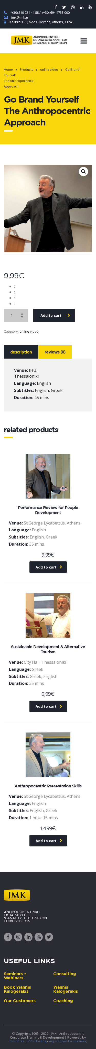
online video (29, 331)
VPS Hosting (37, 1041)
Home (8, 69)
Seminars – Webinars (15, 976)
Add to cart (50, 315)
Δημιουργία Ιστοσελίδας (68, 1041)
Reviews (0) (55, 352)
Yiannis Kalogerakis (65, 989)
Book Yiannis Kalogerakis (17, 989)
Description (21, 352)
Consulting (64, 974)
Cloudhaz (16, 1041)
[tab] (21, 352)
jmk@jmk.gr (20, 17)
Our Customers (20, 1001)
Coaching (63, 1001)
